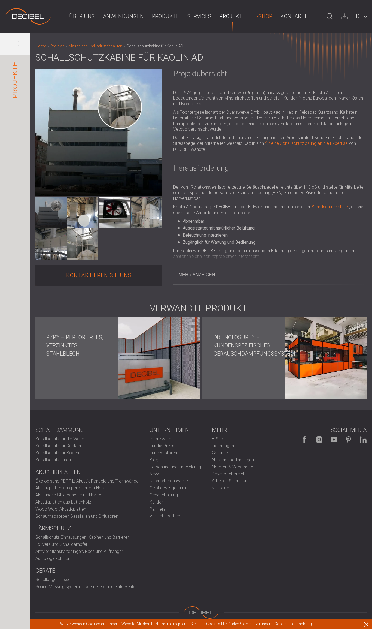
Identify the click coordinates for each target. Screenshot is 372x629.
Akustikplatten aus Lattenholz (63, 502)
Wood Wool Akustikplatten (60, 509)
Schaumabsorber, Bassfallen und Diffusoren (76, 516)
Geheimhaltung (164, 495)
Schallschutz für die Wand (59, 438)
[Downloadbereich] (344, 16)
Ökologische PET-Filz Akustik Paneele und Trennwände (87, 481)
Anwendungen (123, 16)
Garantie (220, 452)
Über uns (82, 16)
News (155, 474)
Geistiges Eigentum (168, 487)
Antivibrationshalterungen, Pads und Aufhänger (79, 551)
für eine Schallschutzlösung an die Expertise (306, 143)
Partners (158, 509)
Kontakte (294, 16)
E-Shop (263, 16)
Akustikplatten (58, 472)
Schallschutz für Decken (58, 445)
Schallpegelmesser (53, 579)
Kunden (157, 502)
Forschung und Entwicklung (175, 467)
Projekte (232, 16)
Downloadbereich (228, 474)
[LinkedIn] (363, 439)
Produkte (165, 16)
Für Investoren (163, 452)
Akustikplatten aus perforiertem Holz (70, 487)
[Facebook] (304, 439)
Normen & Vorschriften (233, 467)
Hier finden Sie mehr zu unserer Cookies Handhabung (266, 624)
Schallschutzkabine (330, 206)
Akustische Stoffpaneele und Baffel (68, 495)
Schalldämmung (59, 430)
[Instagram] (319, 439)
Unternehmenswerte (169, 480)
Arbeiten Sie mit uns (230, 480)
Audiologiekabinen (52, 558)
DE (359, 16)
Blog (154, 459)
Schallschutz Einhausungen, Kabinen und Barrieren (82, 537)
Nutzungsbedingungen (233, 459)
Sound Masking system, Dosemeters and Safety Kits (85, 586)
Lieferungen (223, 445)
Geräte (45, 570)
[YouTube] (334, 439)
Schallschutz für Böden (57, 452)
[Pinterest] (348, 439)
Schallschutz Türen (53, 459)
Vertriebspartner (165, 516)
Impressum (160, 438)
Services (199, 16)
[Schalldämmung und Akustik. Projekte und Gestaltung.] (28, 16)
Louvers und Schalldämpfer (61, 544)
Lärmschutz (53, 528)
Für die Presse (163, 445)
